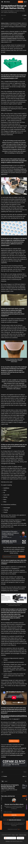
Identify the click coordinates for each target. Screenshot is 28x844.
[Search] (25, 781)
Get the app (20, 838)
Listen (25, 15)
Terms (17, 834)
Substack (8, 841)
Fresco (6, 131)
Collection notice (22, 834)
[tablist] (4, 781)
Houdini (18, 521)
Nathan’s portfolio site (7, 751)
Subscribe (20, 1)
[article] (14, 789)
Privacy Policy (14, 825)
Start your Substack (10, 838)
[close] (24, 799)
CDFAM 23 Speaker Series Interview (9, 789)
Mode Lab (13, 131)
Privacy (13, 834)
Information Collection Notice (16, 824)
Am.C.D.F (16, 719)
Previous (5, 776)
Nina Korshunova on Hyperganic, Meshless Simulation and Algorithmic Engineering (10, 786)
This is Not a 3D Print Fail (8, 796)
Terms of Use (20, 822)
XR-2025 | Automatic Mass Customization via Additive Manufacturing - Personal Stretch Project (14, 360)
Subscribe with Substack (15, 820)
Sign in (25, 1)
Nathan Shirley (5, 23)
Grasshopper (4, 108)
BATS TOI (16, 276)
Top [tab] (2, 781)
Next (24, 776)
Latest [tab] (6, 781)
